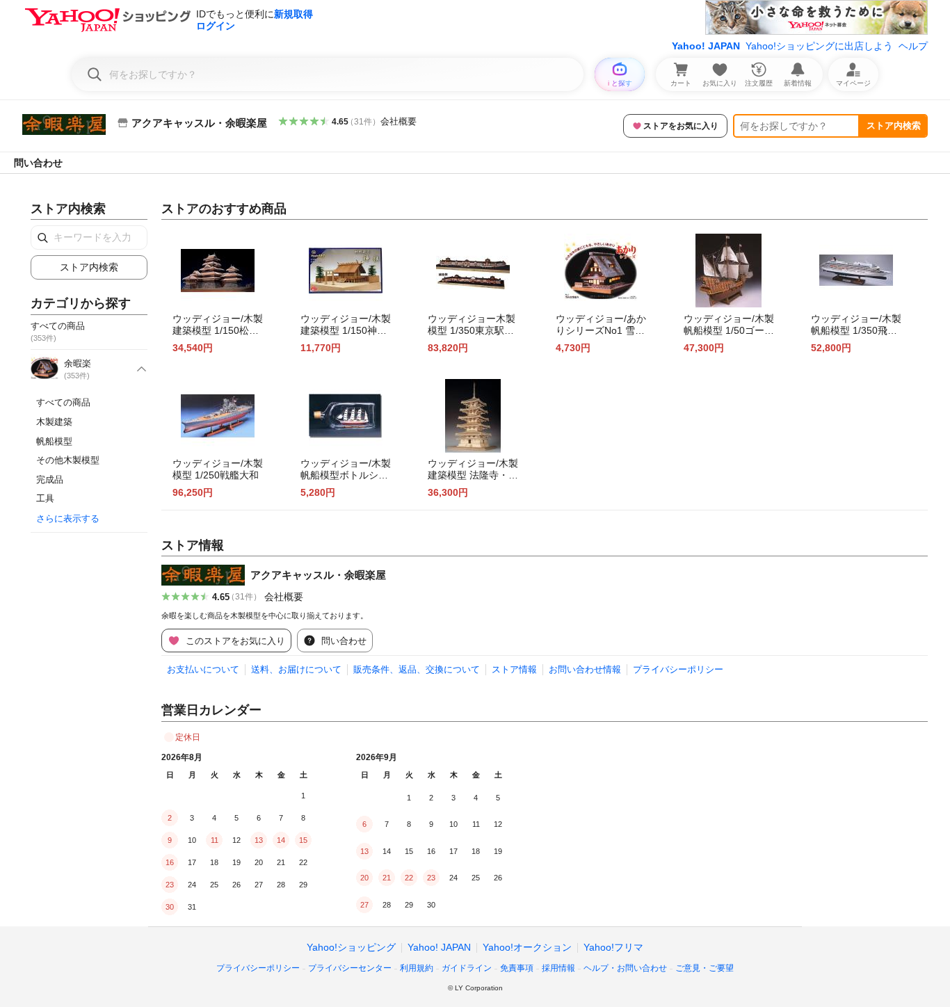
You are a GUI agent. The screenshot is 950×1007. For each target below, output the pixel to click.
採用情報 (558, 968)
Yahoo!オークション (527, 947)
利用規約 (416, 968)
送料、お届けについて (296, 669)
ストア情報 (514, 669)
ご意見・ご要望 (704, 968)
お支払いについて (203, 669)
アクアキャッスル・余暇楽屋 (318, 575)
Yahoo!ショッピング (351, 947)
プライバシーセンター (350, 968)
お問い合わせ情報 (585, 669)
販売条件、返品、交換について (416, 669)
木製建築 (54, 422)
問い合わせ (38, 162)
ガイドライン (467, 968)
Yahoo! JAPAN (706, 45)
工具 (45, 498)
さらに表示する (67, 518)
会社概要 (398, 121)
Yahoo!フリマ (613, 947)
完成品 (49, 479)
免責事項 (516, 968)
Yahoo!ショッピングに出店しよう (819, 45)
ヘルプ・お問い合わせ (625, 968)
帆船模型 (54, 441)
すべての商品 (63, 402)
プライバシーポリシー (678, 669)
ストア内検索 (894, 125)
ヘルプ (913, 45)
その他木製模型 (67, 460)
